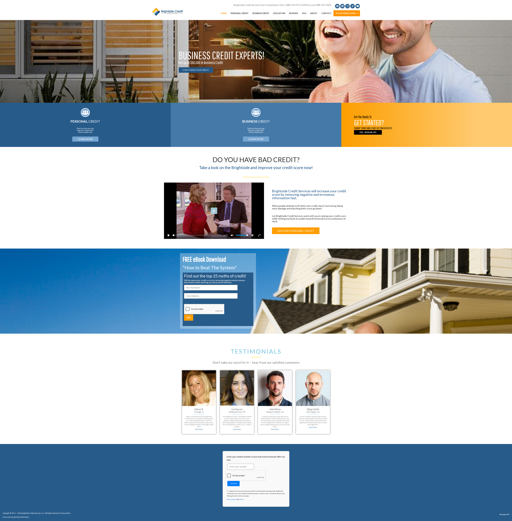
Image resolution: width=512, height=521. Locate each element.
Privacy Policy (231, 499)
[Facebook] (337, 6)
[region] (256, 61)
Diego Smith (313, 409)
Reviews (293, 13)
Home (224, 13)
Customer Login (346, 13)
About (313, 13)
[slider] (197, 235)
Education (279, 13)
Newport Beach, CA (275, 412)
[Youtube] (357, 6)
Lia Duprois (237, 409)
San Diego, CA (313, 412)
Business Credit (261, 13)
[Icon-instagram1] (347, 6)
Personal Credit (240, 13)
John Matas (275, 409)
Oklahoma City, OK (237, 412)
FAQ (304, 13)
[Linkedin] (342, 6)
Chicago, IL (199, 412)
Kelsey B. (199, 409)
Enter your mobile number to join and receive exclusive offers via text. (256, 458)
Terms (241, 499)
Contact (326, 13)
